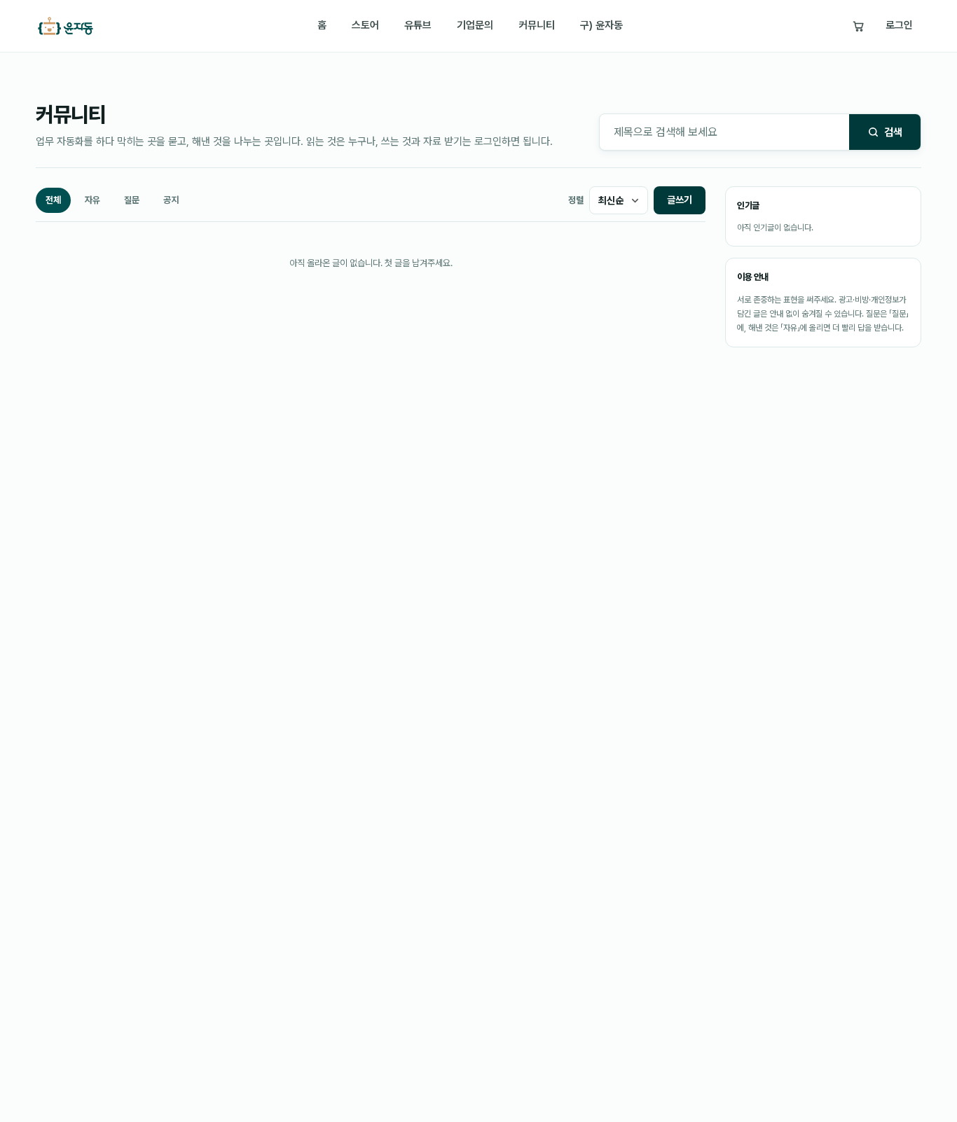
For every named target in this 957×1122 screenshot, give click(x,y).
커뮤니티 (536, 25)
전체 (53, 200)
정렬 (576, 200)
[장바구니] (858, 26)
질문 (131, 200)
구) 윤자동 (601, 25)
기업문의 (475, 25)
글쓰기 (679, 199)
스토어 (365, 25)
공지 (171, 200)
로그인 (899, 25)
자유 (92, 200)
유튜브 (418, 25)
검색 (893, 132)
